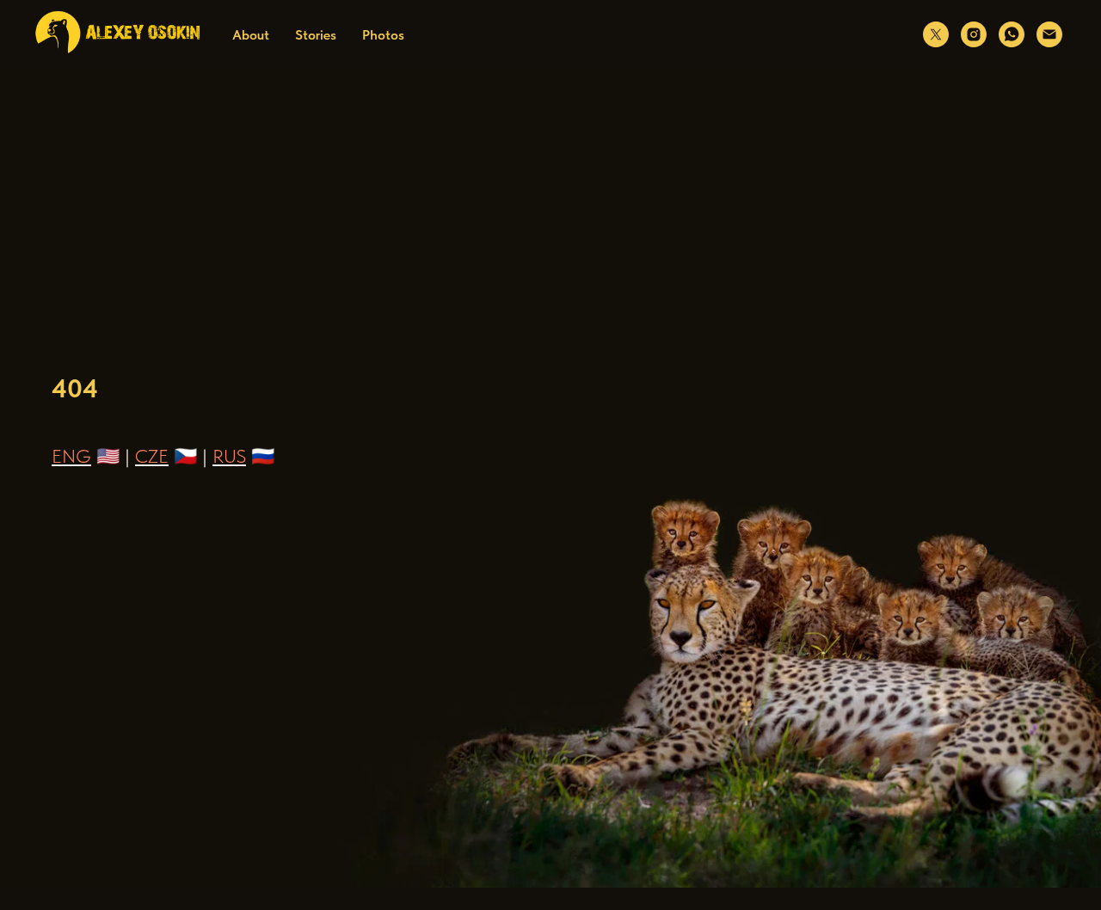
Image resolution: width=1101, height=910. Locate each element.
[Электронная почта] (1049, 34)
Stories (315, 35)
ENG (71, 456)
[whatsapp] (1011, 34)
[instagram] (974, 34)
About (250, 35)
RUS (229, 456)
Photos (383, 35)
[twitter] (936, 34)
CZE (152, 456)
